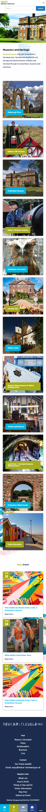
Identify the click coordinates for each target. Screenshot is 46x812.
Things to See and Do (23, 785)
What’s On (23, 778)
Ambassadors (23, 746)
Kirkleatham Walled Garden (18, 505)
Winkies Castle (13, 348)
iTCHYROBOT (34, 800)
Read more (9, 614)
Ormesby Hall (13, 309)
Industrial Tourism (9, 54)
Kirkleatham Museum (16, 191)
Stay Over (23, 792)
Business (23, 750)
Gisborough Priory (14, 112)
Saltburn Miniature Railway (18, 230)
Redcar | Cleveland (23, 739)
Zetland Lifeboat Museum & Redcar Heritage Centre (21, 386)
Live (23, 753)
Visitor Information (15, 544)
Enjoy (23, 743)
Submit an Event (23, 795)
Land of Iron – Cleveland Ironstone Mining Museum (20, 465)
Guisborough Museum (16, 426)
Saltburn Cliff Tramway (16, 151)
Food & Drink (23, 781)
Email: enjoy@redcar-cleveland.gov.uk (23, 767)
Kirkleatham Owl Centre (17, 269)
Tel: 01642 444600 (23, 764)
